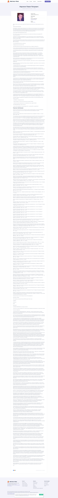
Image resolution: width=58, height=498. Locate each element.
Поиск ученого (24, 482)
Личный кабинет (47, 1)
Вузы (33, 484)
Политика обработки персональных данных (13, 493)
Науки (27, 1)
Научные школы (35, 482)
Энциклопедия (39, 1)
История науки (35, 483)
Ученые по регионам (25, 484)
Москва (34, 22)
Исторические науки (33, 19)
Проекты (34, 1)
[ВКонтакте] (13, 470)
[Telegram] (15, 470)
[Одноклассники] (14, 470)
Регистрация (46, 483)
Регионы (31, 1)
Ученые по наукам (24, 483)
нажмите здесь (27, 495)
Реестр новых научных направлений (38, 488)
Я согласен (41, 494)
